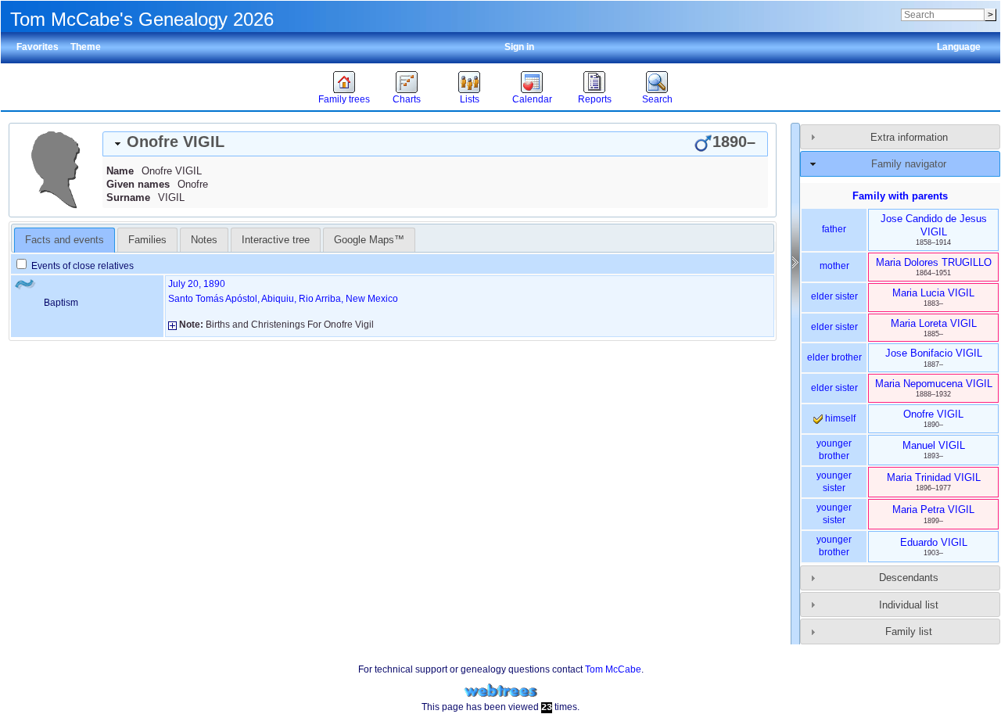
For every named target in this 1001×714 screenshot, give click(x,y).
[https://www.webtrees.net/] (500, 691)
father (834, 229)
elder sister (834, 296)
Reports (595, 99)
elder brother (834, 357)
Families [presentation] (147, 240)
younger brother (834, 449)
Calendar (532, 99)
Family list (908, 631)
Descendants (908, 577)
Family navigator (908, 164)
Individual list (908, 605)
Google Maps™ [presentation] (369, 240)
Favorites (37, 46)
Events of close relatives (81, 265)
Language (959, 46)
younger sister (834, 481)
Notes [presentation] (204, 240)
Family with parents (900, 196)
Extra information (909, 137)
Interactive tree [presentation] (276, 240)
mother (834, 265)
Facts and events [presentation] (64, 240)
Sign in (519, 46)
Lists (469, 99)
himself (839, 418)
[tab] (435, 143)
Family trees (344, 99)
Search (657, 99)
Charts (407, 99)
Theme (85, 46)
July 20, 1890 (196, 283)
